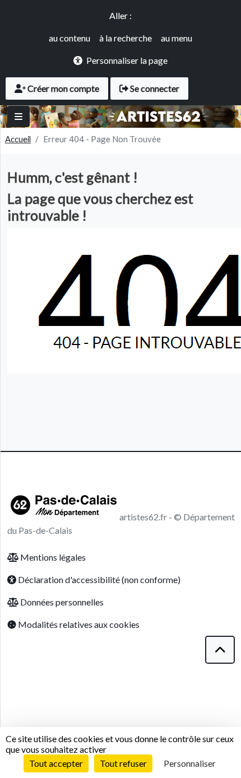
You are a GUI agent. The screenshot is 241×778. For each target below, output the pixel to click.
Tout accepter (56, 763)
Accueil (18, 139)
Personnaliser (190, 763)
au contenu (69, 37)
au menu (176, 37)
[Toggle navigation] (219, 116)
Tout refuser (123, 763)
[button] (220, 650)
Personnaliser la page (127, 60)
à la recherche (125, 37)
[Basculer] (18, 116)
